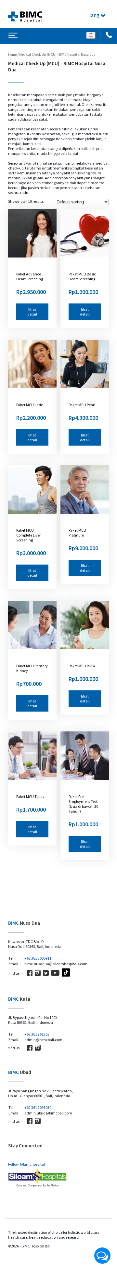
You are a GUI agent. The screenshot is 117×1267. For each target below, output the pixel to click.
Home (12, 54)
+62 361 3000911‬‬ (37, 958)
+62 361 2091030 (37, 1107)
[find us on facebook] (29, 973)
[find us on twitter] (46, 973)
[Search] (91, 35)
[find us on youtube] (55, 973)
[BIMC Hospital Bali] (25, 14)
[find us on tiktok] (66, 973)
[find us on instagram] (38, 973)
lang (94, 15)
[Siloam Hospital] (58, 1178)
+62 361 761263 (36, 1034)
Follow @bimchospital (26, 1164)
